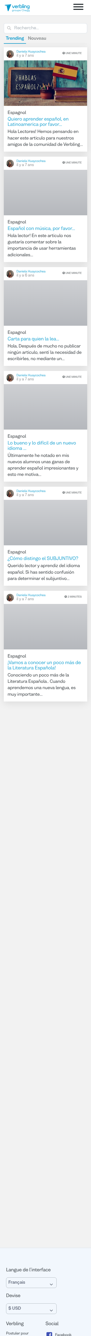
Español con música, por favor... (41, 229)
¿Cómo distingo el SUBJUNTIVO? (43, 559)
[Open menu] (78, 7)
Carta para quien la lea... (33, 339)
